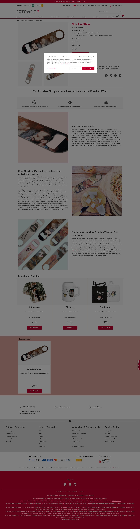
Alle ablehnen (75, 68)
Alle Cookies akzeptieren (88, 68)
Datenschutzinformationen (66, 63)
